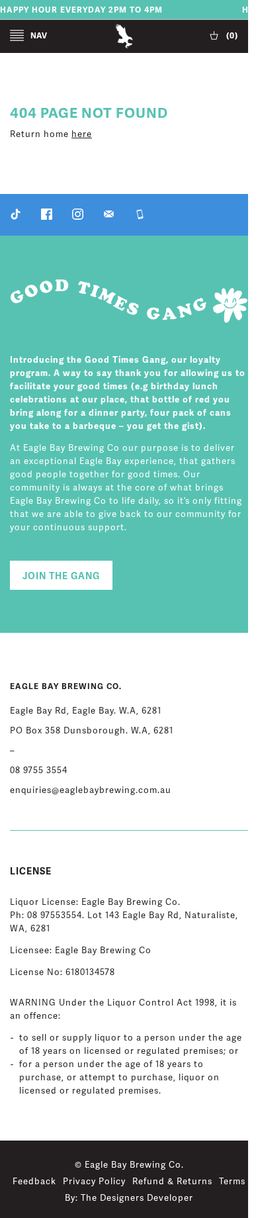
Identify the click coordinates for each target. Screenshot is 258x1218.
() (231, 36)
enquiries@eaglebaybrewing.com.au (90, 790)
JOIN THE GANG (61, 576)
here (81, 134)
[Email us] (108, 217)
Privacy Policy (94, 1181)
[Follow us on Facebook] (46, 217)
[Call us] (140, 217)
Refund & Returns (172, 1181)
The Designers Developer (137, 1198)
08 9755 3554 (38, 770)
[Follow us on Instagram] (77, 217)
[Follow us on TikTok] (15, 217)
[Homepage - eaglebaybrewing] (124, 47)
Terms (232, 1181)
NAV (38, 36)
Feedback (34, 1181)
